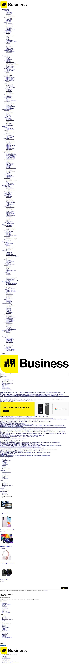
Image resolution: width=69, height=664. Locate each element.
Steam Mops (5, 448)
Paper (17, 396)
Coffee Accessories (40, 450)
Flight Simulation (33, 425)
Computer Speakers (16, 395)
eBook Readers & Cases (33, 392)
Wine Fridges (42, 455)
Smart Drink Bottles (51, 442)
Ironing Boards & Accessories (36, 447)
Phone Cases (8, 399)
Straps (34, 433)
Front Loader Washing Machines (11, 446)
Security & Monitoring (4, 436)
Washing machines (3, 446)
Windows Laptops (57, 392)
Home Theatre (44, 418)
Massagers (26, 444)
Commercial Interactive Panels (35, 416)
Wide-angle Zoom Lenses (53, 431)
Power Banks (29, 399)
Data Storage (2, 420)
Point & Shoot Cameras (15, 430)
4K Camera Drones (6, 435)
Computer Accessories (44, 396)
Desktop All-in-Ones (12, 394)
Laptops (47, 392)
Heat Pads (22, 444)
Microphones (28, 429)
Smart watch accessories (12, 443)
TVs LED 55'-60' (23, 418)
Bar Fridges (38, 455)
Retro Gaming (22, 424)
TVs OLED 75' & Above (27, 417)
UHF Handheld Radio (4, 401)
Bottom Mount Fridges (13, 455)
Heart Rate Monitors (16, 442)
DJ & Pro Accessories (38, 429)
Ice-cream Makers (38, 452)
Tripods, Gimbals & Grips (54, 399)
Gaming (3, 382)
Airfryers (27, 449)
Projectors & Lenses (47, 399)
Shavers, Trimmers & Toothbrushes (55, 445)
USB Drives (32, 420)
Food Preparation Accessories (45, 452)
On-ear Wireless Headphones (18, 427)
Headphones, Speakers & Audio (7, 383)
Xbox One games (17, 424)
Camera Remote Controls (53, 433)
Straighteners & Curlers (46, 445)
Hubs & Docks (33, 395)
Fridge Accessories (47, 455)
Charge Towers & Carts (36, 396)
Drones (1, 435)
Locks (14, 436)
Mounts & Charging (9, 441)
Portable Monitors (41, 394)
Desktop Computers (18, 394)
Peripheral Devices (21, 396)
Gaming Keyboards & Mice (11, 425)
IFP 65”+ (41, 416)
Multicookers (31, 449)
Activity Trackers (5, 442)
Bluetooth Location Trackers (22, 399)
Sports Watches (10, 442)
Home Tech (2, 437)
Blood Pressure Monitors (13, 444)
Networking (2, 421)
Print (12, 594)
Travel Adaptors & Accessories (53, 395)
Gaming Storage (57, 425)
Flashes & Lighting (17, 433)
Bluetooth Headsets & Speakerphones (37, 399)
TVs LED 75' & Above (35, 418)
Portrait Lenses (13, 431)
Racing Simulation (5, 426)
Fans (6, 454)
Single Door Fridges (6, 455)
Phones (27, 400)
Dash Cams (6, 440)
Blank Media (36, 420)
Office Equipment (3, 396)
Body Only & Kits (47, 430)
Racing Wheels (10, 426)
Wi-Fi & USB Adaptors (35, 421)
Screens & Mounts (50, 418)
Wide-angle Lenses (23, 431)
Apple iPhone (8, 398)
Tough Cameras (36, 430)
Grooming (22, 445)
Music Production (3, 429)
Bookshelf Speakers (29, 428)
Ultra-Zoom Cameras (22, 430)
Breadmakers (55, 449)
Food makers (9, 445)
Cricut (25, 396)
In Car (3, 386)
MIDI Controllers (32, 429)
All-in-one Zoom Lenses (37, 431)
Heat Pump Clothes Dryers (16, 447)
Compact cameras (3, 430)
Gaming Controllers (27, 425)
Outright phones (3, 398)
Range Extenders (42, 421)
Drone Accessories (17, 435)
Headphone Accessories (62, 427)
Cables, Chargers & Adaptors (24, 395)
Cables (30, 395)
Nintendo (1, 422)
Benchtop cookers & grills (4, 449)
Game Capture (38, 425)
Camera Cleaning (7, 434)
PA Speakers (43, 428)
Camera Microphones (29, 433)
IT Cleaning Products (29, 396)
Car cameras (2, 440)
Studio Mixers (13, 429)
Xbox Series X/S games (11, 424)
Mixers (29, 452)
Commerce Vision (14, 654)
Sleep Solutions (39, 444)
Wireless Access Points (17, 421)
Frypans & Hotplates (49, 449)
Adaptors (37, 395)
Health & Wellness (5, 387)
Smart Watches (6, 443)
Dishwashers (2, 457)
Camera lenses (2, 431)
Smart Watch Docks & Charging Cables (35, 442)
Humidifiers (7, 453)
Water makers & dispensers (13, 451)
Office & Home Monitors (28, 394)
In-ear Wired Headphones (37, 427)
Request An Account (3, 491)
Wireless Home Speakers (22, 428)
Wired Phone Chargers (18, 400)
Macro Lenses (17, 431)
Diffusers (10, 453)
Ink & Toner (14, 396)
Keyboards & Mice (55, 394)
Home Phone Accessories (32, 400)
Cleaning (1, 448)
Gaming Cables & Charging (45, 425)
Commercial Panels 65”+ (11, 416)
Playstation (2, 423)
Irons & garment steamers (27, 447)
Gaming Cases (52, 425)
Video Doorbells (10, 436)
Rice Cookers (35, 449)
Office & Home (60, 394)
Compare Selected (3, 594)
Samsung (11, 398)
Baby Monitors (35, 436)
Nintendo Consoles (6, 422)
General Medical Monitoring (32, 444)
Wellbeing (2, 444)
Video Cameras (33, 435)
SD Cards (28, 420)
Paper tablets (22, 392)
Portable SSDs (13, 420)
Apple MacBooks (51, 392)
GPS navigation (2, 439)
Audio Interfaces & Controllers (21, 429)
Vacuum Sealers (25, 452)
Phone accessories (3, 399)
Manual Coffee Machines (22, 450)
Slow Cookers (23, 449)
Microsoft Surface (12, 392)
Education (5, 376)
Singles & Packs (10, 401)
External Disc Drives (45, 395)
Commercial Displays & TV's (7, 380)
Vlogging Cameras (28, 435)
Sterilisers (5, 445)
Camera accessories (3, 433)
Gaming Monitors (35, 394)
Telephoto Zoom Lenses (45, 431)
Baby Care (2, 445)
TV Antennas (4, 419)
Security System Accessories (19, 436)
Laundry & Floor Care (6, 388)
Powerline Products (48, 421)
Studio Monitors (8, 429)
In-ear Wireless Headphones (8, 427)
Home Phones (24, 400)
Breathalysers (19, 444)
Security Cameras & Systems (28, 436)
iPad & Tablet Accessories (41, 392)
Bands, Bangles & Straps (31, 443)
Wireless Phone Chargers (10, 400)
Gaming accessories (3, 425)
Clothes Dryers (2, 447)
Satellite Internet (26, 421)
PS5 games (19, 423)
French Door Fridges (26, 455)
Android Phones (15, 398)
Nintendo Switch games (13, 422)
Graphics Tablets (27, 392)
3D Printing (8, 396)
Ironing (22, 447)
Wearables (2, 443)
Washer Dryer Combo (30, 446)
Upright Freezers (5, 456)
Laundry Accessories (37, 446)
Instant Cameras (8, 430)
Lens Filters (59, 431)
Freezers (1, 456)
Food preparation (3, 452)
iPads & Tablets (2, 392)
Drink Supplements (20, 451)
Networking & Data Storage (6, 381)
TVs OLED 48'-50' (7, 417)
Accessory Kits (59, 433)
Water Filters (8, 450)
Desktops (1, 394)
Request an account (3, 600)
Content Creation (22, 435)
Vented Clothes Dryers (8, 447)
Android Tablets (17, 392)
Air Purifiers (14, 453)
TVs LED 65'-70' (29, 418)
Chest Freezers (10, 456)
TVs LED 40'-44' (12, 418)
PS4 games (23, 423)
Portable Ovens (39, 449)
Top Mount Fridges (20, 455)
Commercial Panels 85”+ (27, 416)
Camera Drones (11, 435)
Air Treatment (2, 453)
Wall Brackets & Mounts (11, 419)
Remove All (9, 594)
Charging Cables (45, 442)
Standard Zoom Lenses (29, 431)
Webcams (8, 395)
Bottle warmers (17, 445)
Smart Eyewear (18, 443)
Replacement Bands (24, 443)
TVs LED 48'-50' (17, 418)
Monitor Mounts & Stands (48, 394)
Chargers (40, 395)
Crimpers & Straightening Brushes (29, 445)
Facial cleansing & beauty (38, 445)
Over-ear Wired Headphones (53, 427)
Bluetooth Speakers (11, 428)
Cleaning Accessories (61, 399)
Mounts (4, 432)
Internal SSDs (25, 420)
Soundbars (16, 428)
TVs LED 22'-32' (6, 418)
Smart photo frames (7, 437)
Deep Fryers (44, 449)
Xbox (1, 424)
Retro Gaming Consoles (29, 424)
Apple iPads (7, 392)
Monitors (23, 394)
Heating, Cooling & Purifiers (7, 389)
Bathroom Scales (6, 444)
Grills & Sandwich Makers (17, 449)
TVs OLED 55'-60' (13, 417)
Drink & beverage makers (4, 451)
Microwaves (11, 449)
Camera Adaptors (46, 433)
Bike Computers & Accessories (24, 442)
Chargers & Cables (3, 400)
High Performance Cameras (29, 430)
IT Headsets (11, 395)
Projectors (40, 418)
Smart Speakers (5, 428)
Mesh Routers (6, 421)
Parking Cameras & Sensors (20, 440)
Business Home (4, 493)
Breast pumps (13, 445)
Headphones (2, 427)
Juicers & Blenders (20, 452)
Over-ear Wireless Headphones (28, 427)
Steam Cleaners (14, 448)
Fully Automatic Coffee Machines (31, 450)
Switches (30, 421)
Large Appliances (5, 390)
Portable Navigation (8, 439)
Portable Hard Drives (8, 420)
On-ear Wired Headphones (45, 427)
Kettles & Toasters (9, 452)
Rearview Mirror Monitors (12, 440)
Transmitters (14, 441)
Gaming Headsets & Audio (20, 425)
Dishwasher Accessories (17, 457)
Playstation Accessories (14, 423)
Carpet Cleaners (9, 448)
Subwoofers (39, 428)
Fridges (1, 455)
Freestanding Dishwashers (8, 457)
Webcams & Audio (3, 395)
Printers (11, 396)
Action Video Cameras (40, 435)
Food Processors (14, 452)
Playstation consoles (7, 423)
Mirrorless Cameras (53, 430)
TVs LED (2, 418)
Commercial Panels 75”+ (19, 416)
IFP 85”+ (47, 416)
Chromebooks (62, 392)
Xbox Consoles (4, 424)
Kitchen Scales (32, 452)
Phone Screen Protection (14, 399)
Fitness (1, 442)
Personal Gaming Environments (18, 426)
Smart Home (4, 385)
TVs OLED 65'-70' (20, 417)
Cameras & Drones (5, 384)
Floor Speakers (34, 428)
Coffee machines (3, 450)
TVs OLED (2, 417)
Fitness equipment (57, 442)
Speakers (1, 428)
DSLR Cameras (41, 430)
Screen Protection (63, 396)
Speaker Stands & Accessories (49, 428)
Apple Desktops (6, 394)
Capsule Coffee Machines (14, 450)
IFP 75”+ (44, 416)
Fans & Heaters (2, 454)
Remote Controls (58, 396)
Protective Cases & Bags (51, 396)
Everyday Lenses (8, 431)
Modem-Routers (11, 421)
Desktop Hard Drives (19, 420)
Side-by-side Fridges (32, 455)
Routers (22, 421)
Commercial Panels (3, 416)
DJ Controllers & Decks (46, 429)
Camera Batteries (23, 433)
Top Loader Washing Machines (22, 446)
